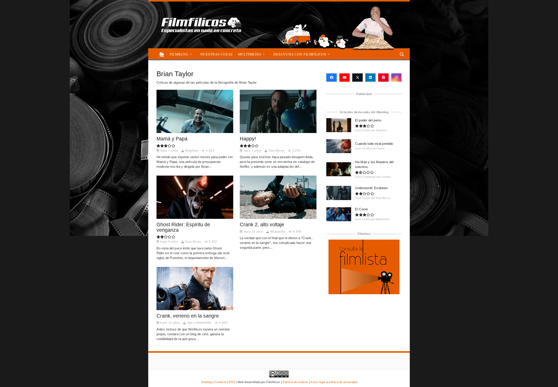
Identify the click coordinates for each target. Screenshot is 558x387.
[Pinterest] (383, 77)
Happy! (248, 139)
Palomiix (381, 130)
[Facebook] (331, 77)
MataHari (191, 150)
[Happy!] (278, 111)
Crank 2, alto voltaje (262, 224)
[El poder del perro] (338, 125)
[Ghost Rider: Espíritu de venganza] (195, 197)
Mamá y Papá (172, 139)
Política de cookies (295, 382)
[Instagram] (396, 77)
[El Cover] (338, 214)
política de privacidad (343, 382)
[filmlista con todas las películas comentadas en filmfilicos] (364, 293)
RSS (232, 382)
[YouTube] (344, 77)
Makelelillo (277, 231)
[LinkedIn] (370, 77)
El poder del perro (368, 120)
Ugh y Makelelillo (199, 322)
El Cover (361, 209)
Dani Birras (276, 150)
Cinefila (386, 176)
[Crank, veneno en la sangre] (195, 288)
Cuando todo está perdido (374, 143)
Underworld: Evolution (371, 188)
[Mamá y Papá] (195, 111)
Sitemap (206, 382)
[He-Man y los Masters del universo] (338, 169)
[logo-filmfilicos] (201, 25)
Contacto (220, 382)
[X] (357, 77)
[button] (191, 54)
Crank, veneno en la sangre (188, 316)
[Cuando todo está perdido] (338, 146)
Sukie (381, 148)
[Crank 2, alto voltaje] (278, 197)
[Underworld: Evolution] (338, 193)
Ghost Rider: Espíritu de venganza (183, 227)
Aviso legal (318, 382)
